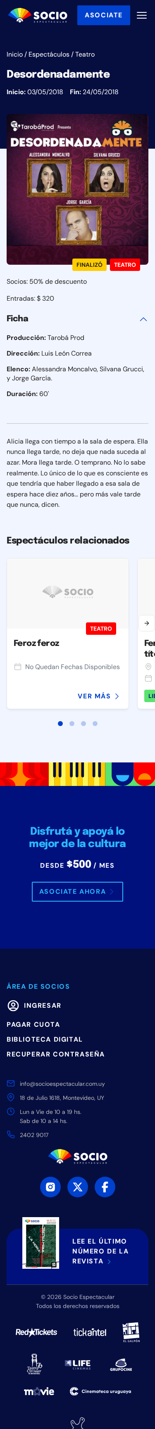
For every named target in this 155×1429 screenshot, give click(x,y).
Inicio (15, 54)
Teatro (85, 54)
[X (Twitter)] (77, 1187)
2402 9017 (34, 1135)
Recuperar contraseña (56, 1054)
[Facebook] (105, 1187)
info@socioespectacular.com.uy (62, 1083)
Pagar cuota (33, 1024)
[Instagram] (50, 1187)
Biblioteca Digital (45, 1039)
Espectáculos (49, 54)
